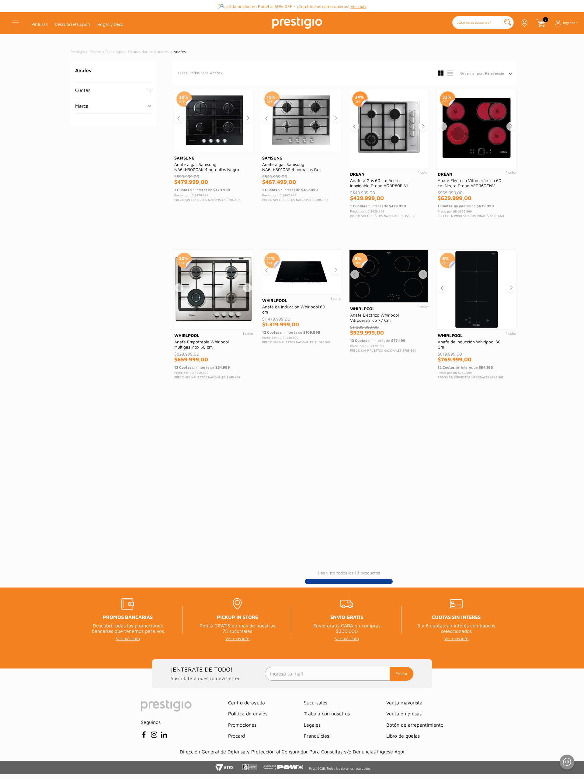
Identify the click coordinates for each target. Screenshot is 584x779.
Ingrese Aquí (390, 751)
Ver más (358, 6)
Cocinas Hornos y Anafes (148, 51)
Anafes (179, 51)
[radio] (440, 73)
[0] (540, 23)
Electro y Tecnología (106, 51)
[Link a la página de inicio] (78, 51)
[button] (483, 23)
